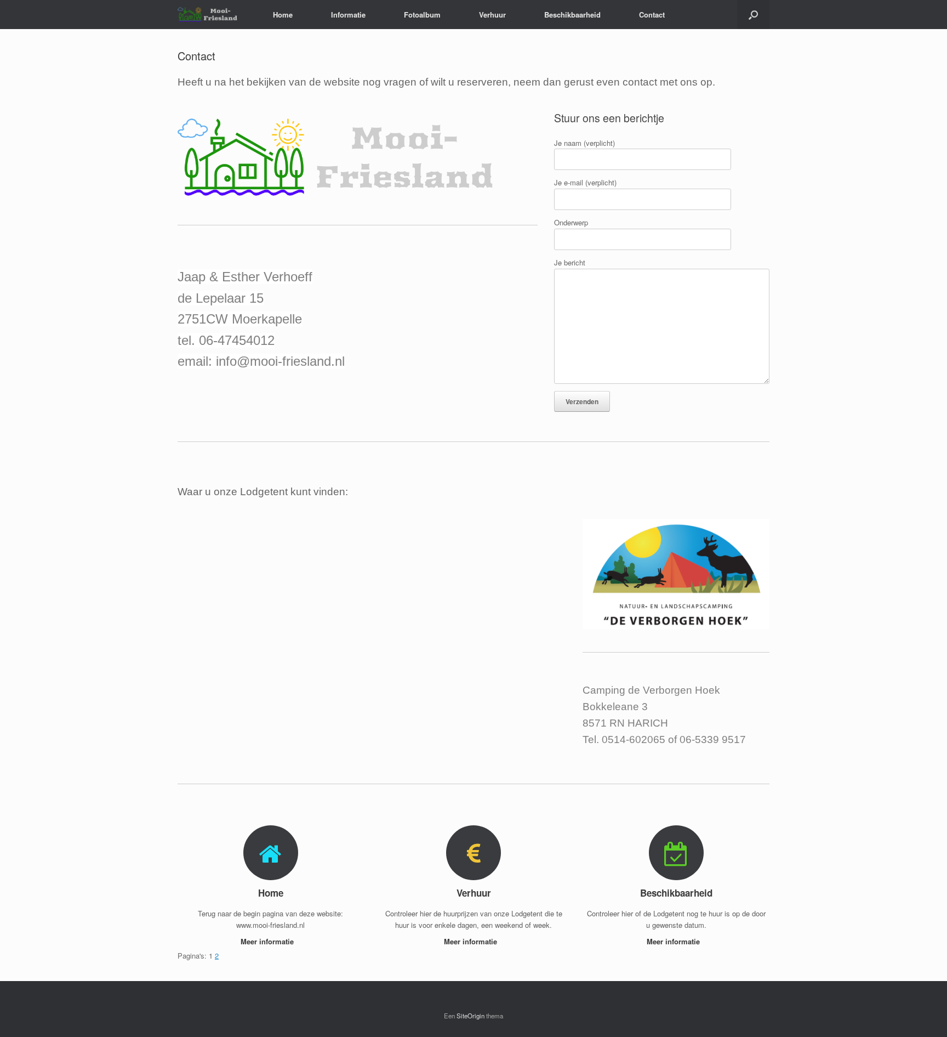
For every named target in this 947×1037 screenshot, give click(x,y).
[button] (753, 14)
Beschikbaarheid (572, 14)
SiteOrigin (470, 1015)
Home (283, 14)
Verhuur (492, 14)
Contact (652, 14)
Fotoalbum (422, 14)
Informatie (348, 14)
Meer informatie (268, 941)
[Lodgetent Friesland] (212, 14)
